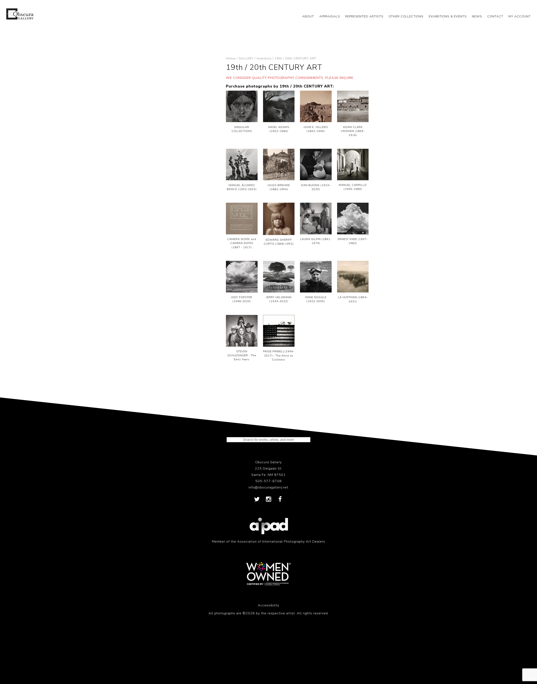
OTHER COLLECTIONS (406, 16)
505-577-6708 (268, 481)
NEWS (477, 16)
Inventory (264, 58)
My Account (519, 16)
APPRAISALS (329, 16)
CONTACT (495, 16)
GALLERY (246, 58)
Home (231, 58)
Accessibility (268, 605)
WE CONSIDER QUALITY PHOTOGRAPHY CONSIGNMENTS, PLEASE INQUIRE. (290, 78)
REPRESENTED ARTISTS (364, 16)
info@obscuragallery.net (268, 487)
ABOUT (308, 16)
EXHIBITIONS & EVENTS (448, 16)
